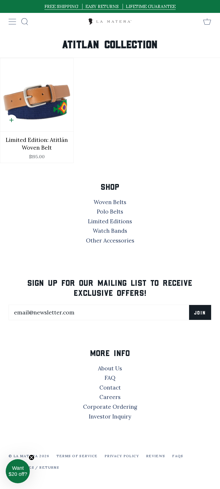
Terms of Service (77, 456)
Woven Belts (110, 202)
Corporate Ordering (110, 406)
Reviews (155, 456)
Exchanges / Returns (34, 467)
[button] (18, 471)
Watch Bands (110, 230)
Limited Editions (110, 221)
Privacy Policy (122, 456)
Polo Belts (110, 211)
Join (200, 312)
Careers (110, 397)
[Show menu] (13, 21)
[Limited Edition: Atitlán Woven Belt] (36, 94)
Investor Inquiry (110, 416)
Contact (110, 387)
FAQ (110, 377)
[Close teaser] (31, 457)
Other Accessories (110, 240)
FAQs (177, 456)
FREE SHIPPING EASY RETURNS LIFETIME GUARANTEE (110, 6)
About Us (110, 368)
